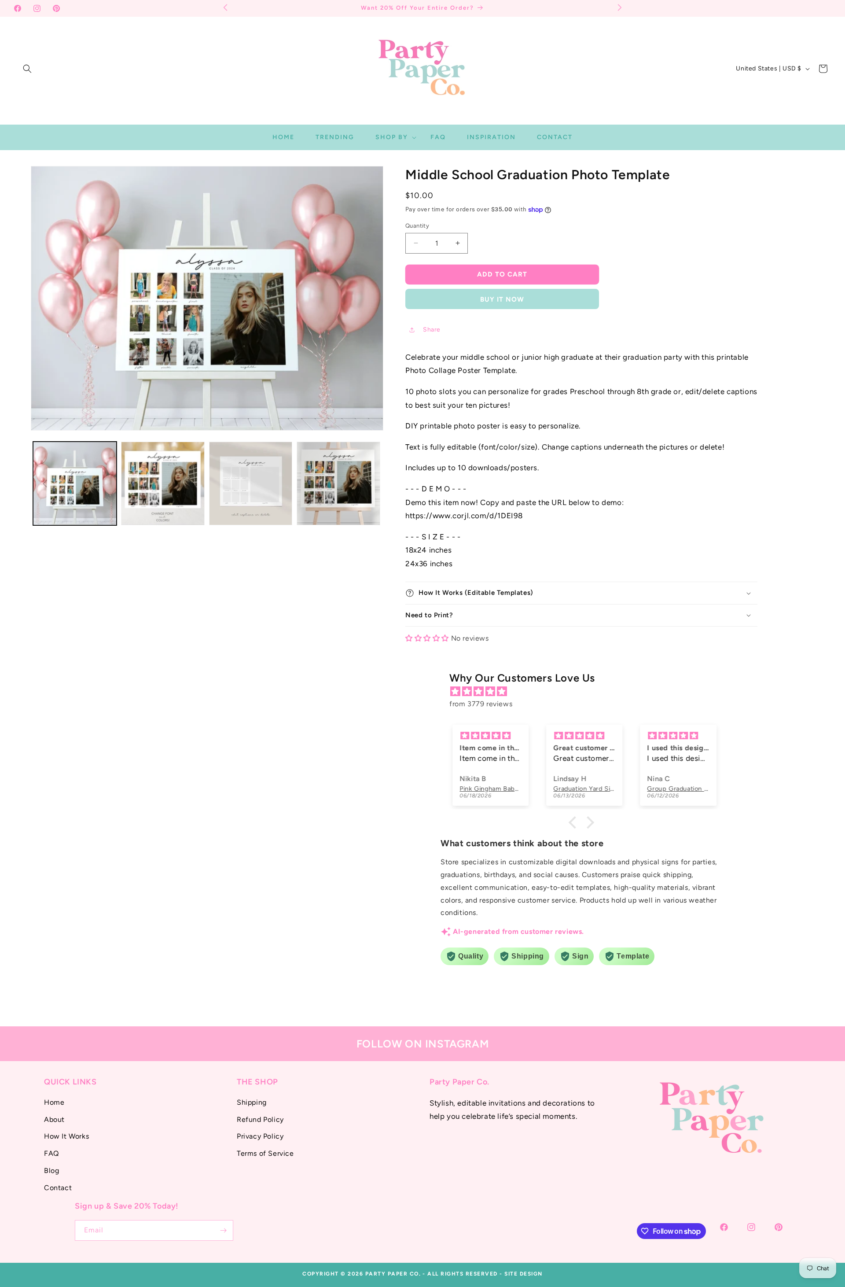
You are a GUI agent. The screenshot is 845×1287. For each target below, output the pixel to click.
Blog (51, 1170)
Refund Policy (260, 1119)
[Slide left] (45, 483)
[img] (585, 691)
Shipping (252, 1102)
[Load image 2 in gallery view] (163, 483)
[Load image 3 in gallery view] (251, 483)
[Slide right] (369, 483)
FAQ (51, 1153)
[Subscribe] (223, 1230)
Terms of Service (265, 1153)
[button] (27, 68)
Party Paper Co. (393, 1274)
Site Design (523, 1274)
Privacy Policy (260, 1136)
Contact (58, 1188)
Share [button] (432, 329)
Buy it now (502, 299)
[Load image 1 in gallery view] (75, 483)
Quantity (417, 225)
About (54, 1119)
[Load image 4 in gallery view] (338, 483)
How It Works (66, 1136)
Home (54, 1102)
